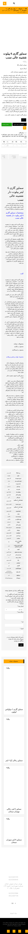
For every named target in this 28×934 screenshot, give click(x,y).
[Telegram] (15, 903)
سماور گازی (21, 132)
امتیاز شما (20, 606)
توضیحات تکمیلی (14, 156)
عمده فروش (8, 136)
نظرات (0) (3, 156)
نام (22, 622)
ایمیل (21, 628)
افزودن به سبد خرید (19, 124)
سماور (9, 134)
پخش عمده (20, 134)
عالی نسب (13, 136)
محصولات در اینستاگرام (17, 456)
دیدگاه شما (20, 612)
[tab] (14, 156)
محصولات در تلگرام (18, 454)
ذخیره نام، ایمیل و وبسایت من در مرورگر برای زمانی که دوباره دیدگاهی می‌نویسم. (15, 638)
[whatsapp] (14, 903)
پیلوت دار (15, 134)
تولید (12, 134)
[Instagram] (11, 903)
